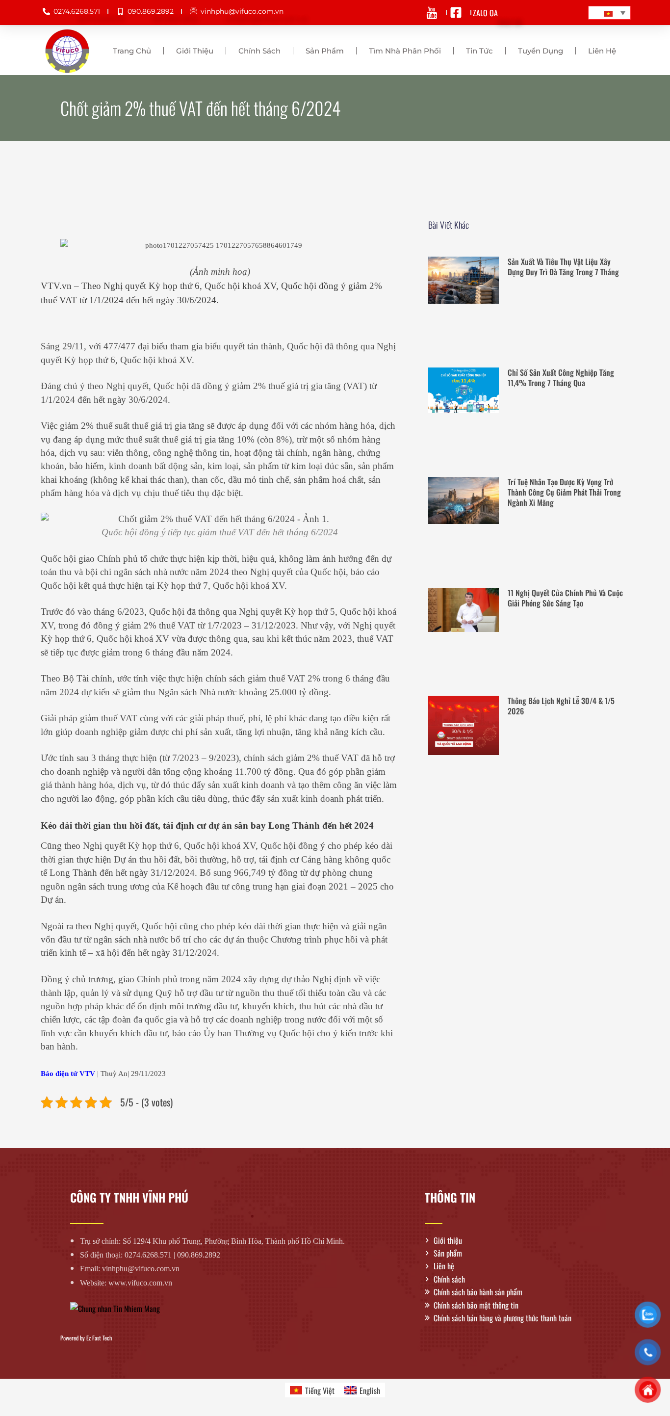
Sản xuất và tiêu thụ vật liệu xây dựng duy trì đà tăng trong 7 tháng (563, 267)
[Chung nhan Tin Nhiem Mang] (115, 1307)
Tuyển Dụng (540, 50)
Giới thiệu (194, 50)
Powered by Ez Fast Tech (86, 1338)
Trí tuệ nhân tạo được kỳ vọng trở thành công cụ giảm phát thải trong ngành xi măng (564, 492)
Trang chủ (132, 50)
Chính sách (259, 50)
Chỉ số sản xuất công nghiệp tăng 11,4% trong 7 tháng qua (561, 378)
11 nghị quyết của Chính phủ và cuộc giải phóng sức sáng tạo (565, 598)
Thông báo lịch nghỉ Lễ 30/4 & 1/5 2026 (561, 706)
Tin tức (479, 50)
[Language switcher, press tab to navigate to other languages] (609, 13)
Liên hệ (602, 50)
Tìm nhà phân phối (405, 50)
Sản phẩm (325, 50)
